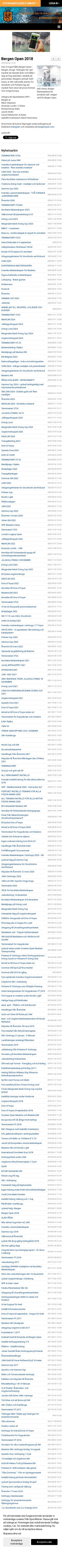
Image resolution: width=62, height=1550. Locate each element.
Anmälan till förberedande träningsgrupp (20, 810)
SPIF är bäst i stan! (10, 1283)
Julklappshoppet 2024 (12, 324)
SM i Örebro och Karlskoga (14, 1405)
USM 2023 (6, 483)
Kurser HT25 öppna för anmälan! (16, 251)
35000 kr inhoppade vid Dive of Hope (19, 918)
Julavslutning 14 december (14, 895)
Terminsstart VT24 (9, 408)
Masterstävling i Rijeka (12, 347)
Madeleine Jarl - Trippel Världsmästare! (19, 932)
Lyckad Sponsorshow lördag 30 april (18, 1482)
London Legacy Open (11, 534)
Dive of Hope (7, 445)
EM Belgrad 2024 (9, 357)
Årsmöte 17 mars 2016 (12, 1491)
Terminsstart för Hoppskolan (15, 944)
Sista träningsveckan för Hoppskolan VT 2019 (23, 991)
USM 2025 (6, 261)
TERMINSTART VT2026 (11, 205)
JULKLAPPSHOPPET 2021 (13, 665)
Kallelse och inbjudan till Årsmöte (17, 1379)
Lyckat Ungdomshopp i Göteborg (17, 1278)
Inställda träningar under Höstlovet (17, 1096)
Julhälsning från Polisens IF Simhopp (19, 1049)
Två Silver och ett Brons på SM (15, 1400)
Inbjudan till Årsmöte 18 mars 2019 (17, 1026)
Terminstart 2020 (9, 885)
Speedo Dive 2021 (10, 703)
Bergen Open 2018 (17, 59)
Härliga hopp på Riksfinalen (14, 1000)
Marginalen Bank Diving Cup (14, 909)
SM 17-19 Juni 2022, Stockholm (16, 616)
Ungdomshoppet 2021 (12, 698)
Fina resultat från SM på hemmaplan (18, 1031)
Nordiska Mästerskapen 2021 (15, 660)
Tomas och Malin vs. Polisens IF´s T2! (19, 1138)
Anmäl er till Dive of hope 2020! (16, 827)
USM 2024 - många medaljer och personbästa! (23, 366)
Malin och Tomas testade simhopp (17, 1374)
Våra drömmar (8, 1421)
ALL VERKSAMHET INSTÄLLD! (15, 775)
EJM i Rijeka (7, 721)
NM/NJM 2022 (8, 543)
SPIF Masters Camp (10, 525)
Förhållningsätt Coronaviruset (15, 850)
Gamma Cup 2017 (9, 1365)
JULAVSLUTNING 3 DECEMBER (16, 560)
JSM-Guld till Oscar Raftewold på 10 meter (21, 1360)
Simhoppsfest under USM (13, 1157)
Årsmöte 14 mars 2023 (12, 515)
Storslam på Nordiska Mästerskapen (18, 1054)
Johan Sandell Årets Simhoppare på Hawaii (22, 1351)
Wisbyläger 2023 (9, 469)
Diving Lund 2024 (9, 329)
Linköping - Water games (13, 279)
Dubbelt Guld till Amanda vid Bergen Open (21, 1337)
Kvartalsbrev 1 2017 (10, 1332)
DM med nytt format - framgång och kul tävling (23, 1063)
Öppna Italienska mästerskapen (16, 275)
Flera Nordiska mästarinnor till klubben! (20, 179)
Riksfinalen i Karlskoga (12, 1203)
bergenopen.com (46, 127)
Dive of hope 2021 (10, 707)
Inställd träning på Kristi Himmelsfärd (19, 1477)
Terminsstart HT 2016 (11, 1440)
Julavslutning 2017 (10, 1262)
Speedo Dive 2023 (10, 450)
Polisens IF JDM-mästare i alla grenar (18, 1468)
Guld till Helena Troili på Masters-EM (18, 1463)
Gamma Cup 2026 (9, 188)
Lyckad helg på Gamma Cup (14, 860)
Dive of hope (7, 1106)
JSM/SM (5, 303)
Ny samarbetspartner (11, 749)
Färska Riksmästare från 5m (14, 1288)
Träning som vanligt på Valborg (16, 1486)
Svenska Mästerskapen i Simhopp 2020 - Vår (22, 855)
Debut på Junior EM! (11, 160)
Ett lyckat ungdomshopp (13, 574)
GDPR (4, 1166)
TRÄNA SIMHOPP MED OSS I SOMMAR (19, 731)
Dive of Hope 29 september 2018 (17, 1110)
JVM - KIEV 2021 (9, 674)
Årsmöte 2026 (8, 200)
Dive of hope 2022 (10, 583)
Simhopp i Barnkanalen (12, 1496)
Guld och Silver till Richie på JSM (16, 1014)
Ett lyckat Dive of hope (12, 822)
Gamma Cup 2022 (9, 642)
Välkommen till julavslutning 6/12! (17, 214)
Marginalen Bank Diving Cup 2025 (17, 223)
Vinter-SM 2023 (8, 520)
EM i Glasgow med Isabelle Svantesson (20, 1129)
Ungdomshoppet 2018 (12, 1101)
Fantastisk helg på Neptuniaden (16, 1185)
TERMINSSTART (8, 766)
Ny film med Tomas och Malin (15, 1080)
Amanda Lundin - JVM (11, 548)
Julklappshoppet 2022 (12, 539)
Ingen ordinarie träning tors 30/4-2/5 (18, 841)
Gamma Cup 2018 (9, 1231)
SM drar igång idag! (10, 1245)
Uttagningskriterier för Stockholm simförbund (23, 256)
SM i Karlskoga (8, 735)
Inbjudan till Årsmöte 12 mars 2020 (17, 871)
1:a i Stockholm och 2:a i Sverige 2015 (19, 1508)
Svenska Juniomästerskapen (15, 1227)
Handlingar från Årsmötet (13, 1009)
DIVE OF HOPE (8, 455)
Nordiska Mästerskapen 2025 (15, 209)
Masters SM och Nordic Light (15, 1148)
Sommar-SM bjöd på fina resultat (17, 968)
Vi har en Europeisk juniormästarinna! (18, 606)
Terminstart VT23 (9, 529)
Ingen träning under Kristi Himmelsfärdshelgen (23, 1189)
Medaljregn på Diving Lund (14, 904)
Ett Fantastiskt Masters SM (14, 806)
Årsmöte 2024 (8, 399)
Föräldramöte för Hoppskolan (15, 1435)
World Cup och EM (10, 745)
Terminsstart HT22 (10, 602)
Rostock (5, 289)
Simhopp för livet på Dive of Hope (17, 1430)
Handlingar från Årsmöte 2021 (15, 754)
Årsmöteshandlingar (11, 1356)
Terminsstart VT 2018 (11, 1257)
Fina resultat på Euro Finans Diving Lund (20, 1084)
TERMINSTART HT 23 (11, 459)
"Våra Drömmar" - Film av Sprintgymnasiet (21, 1472)
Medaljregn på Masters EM (14, 352)
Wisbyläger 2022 (9, 611)
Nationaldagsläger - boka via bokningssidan (22, 361)
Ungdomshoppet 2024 (12, 338)
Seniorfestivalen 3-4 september (16, 242)
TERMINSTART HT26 (10, 155)
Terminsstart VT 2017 (11, 1409)
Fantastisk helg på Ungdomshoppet (18, 913)
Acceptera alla (44, 1542)
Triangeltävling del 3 (10, 441)
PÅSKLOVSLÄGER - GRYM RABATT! (18, 380)
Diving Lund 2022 (9, 565)
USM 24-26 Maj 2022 (11, 620)
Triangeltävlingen (9, 473)
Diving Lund (7, 422)
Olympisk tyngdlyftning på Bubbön (17, 651)
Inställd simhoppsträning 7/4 (15, 1342)
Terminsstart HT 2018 (11, 1124)
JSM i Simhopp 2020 (11, 876)
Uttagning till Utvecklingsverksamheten (20, 927)
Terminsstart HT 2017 (11, 1318)
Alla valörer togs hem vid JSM (15, 1222)
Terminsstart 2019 (9, 1045)
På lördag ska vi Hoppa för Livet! (16, 923)
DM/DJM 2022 (8, 579)
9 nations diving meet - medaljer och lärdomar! (23, 184)
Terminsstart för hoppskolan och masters (21, 717)
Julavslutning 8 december (13, 1059)
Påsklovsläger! (8, 501)
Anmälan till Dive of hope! (13, 588)
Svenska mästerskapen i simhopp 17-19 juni (22, 625)
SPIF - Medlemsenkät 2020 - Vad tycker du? (21, 787)
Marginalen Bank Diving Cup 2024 (17, 333)
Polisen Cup (7, 492)
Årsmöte (5, 293)
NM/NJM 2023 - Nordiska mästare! (17, 403)
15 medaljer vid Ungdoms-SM (15, 1458)
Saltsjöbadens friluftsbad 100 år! (17, 247)
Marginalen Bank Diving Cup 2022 (17, 569)
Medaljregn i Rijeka (10, 464)
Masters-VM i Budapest (12, 1323)
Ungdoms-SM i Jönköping (14, 981)
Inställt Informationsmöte (13, 1309)
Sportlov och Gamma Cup (13, 1369)
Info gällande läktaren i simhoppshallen (20, 1134)
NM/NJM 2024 (8, 319)
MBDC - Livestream (10, 228)
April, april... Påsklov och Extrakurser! (18, 1005)
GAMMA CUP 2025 (10, 298)
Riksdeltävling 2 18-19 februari (15, 1383)
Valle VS (5, 726)
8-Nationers (6, 284)
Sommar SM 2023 (9, 478)
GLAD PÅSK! (7, 1217)
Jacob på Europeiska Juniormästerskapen (21, 1143)
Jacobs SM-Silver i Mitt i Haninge (17, 1395)
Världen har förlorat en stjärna (15, 836)
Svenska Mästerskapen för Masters (18, 270)
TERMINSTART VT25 (10, 315)
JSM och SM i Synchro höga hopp (17, 881)
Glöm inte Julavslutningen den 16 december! (22, 1274)
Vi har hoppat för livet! (11, 1304)
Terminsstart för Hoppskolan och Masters (21, 832)
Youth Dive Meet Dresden (13, 1194)
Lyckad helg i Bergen (11, 1208)
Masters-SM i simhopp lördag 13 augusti (20, 1449)
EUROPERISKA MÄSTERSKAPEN (16, 265)
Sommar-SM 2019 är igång (14, 972)
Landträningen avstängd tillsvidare (17, 1040)
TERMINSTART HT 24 (11, 343)
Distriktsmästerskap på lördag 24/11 (18, 1068)
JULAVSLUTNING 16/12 (12, 413)
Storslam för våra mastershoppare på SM (21, 1444)
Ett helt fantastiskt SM (11, 1171)
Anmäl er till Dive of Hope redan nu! (18, 963)
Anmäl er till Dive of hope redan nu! (17, 712)
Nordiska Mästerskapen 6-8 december (19, 899)
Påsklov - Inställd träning (12, 1346)
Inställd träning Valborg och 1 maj (17, 1199)
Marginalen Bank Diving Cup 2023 (17, 427)
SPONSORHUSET (9, 670)
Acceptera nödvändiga (16, 1542)
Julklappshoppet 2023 (12, 417)
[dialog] (31, 1529)
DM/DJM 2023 (8, 436)
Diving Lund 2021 (9, 686)
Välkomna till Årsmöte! (12, 1236)
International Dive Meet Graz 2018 (17, 1152)
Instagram (15, 127)
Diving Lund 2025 (9, 219)
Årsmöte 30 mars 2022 (12, 646)
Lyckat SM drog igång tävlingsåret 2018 (20, 1241)
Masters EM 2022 (9, 592)
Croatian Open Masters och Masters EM (20, 1115)
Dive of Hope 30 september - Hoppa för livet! (22, 1314)
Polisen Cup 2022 (9, 637)
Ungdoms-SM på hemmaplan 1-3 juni (19, 1162)
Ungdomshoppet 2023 (12, 431)
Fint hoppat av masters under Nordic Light (21, 995)
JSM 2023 (6, 506)
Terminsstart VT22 (9, 656)
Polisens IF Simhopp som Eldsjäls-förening (21, 986)
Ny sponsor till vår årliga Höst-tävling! (19, 1120)
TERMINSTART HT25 (10, 237)
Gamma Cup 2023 (9, 511)
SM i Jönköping (8, 1180)
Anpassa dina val (12, 1533)
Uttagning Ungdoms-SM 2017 (15, 1328)
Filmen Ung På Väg (10, 1175)
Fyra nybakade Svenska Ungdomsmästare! (21, 977)
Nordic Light (7, 497)
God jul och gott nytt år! (12, 770)
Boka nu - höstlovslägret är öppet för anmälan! (23, 233)
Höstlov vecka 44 (9, 1426)
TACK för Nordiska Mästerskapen (17, 890)
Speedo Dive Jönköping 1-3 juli (16, 1454)
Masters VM (7, 375)
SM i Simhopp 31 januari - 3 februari (18, 1035)
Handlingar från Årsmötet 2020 (16, 846)
